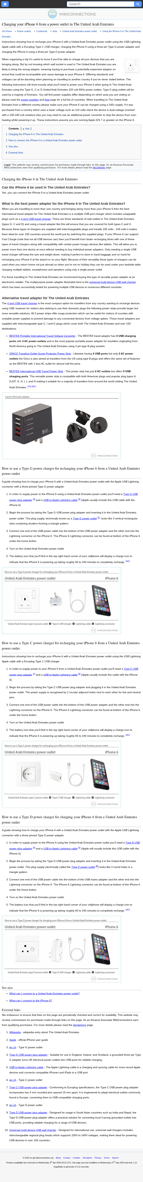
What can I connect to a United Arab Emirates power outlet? (44, 993)
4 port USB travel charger (36, 219)
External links (16, 152)
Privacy (98, 1158)
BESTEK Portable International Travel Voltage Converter (42, 336)
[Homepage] (5, 4)
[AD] (34, 386)
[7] (34, 674)
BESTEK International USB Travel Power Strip (36, 371)
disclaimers (99, 167)
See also (13, 146)
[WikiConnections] (71, 13)
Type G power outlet (85, 518)
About (58, 1158)
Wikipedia (15, 1032)
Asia (47, 99)
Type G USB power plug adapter (28, 1055)
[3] (99, 517)
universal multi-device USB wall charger (112, 282)
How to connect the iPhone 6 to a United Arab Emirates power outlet (45, 140)
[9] (34, 847)
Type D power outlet (83, 867)
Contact (66, 1158)
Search (115, 1158)
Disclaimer (87, 1158)
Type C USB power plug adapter (28, 1087)
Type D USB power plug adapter (28, 1112)
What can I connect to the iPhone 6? (30, 1000)
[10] (29, 386)
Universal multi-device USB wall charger (32, 1130)
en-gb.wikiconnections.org (41, 1158)
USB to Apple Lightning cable (60, 500)
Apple (12, 1040)
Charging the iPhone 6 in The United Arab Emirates (36, 134)
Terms (107, 1158)
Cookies (76, 1158)
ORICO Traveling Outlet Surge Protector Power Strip (40, 353)
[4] (34, 499)
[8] (97, 866)
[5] (79, 499)
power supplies (30, 99)
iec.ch (12, 1047)
